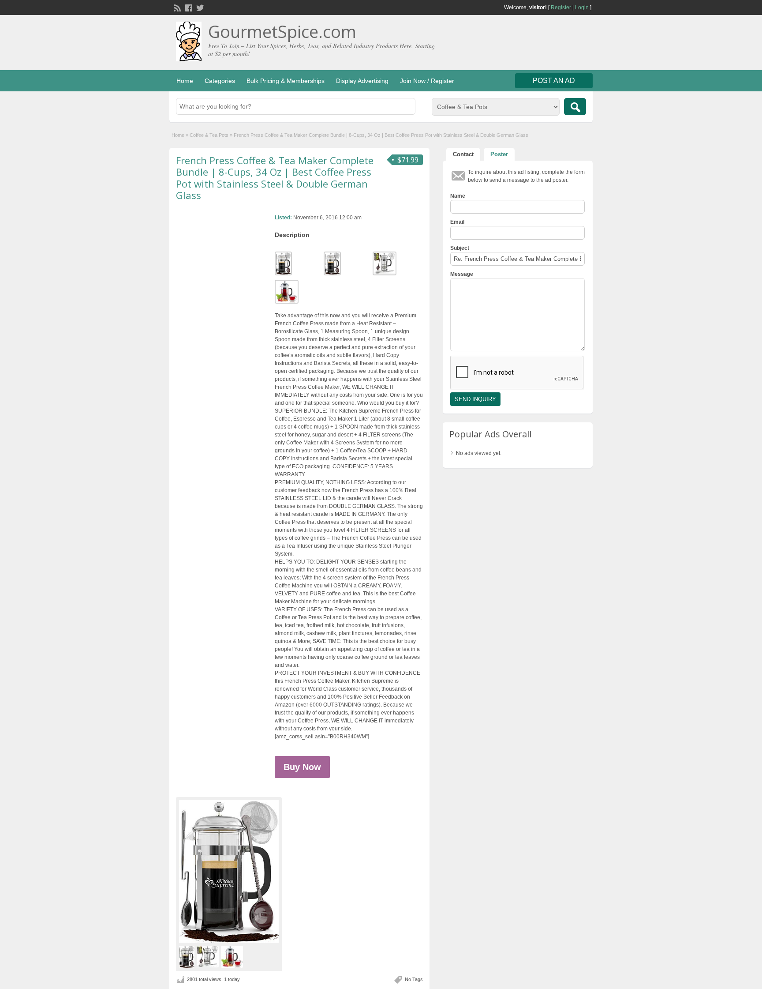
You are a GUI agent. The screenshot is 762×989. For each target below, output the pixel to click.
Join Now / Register (427, 80)
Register (561, 7)
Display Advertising (362, 80)
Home (184, 80)
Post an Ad (554, 80)
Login (582, 7)
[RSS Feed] (176, 7)
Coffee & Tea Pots (209, 135)
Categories (220, 80)
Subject (459, 248)
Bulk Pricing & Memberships (286, 80)
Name (457, 196)
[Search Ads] (575, 106)
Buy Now (302, 767)
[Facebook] (187, 7)
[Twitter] (199, 7)
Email (457, 222)
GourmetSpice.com (282, 31)
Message (461, 274)
